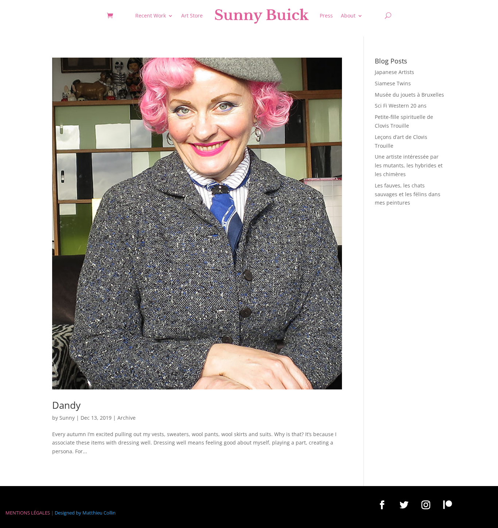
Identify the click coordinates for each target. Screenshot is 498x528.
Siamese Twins (393, 83)
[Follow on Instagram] (426, 504)
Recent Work (150, 15)
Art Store (192, 15)
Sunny (67, 417)
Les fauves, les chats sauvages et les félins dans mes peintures (407, 194)
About (348, 15)
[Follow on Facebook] (382, 504)
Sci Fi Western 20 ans (401, 105)
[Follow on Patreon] (447, 504)
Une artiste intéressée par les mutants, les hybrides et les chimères (409, 165)
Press (326, 15)
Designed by (68, 512)
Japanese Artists (394, 72)
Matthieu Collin (99, 512)
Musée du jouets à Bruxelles (409, 94)
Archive (126, 417)
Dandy (66, 405)
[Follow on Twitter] (404, 504)
